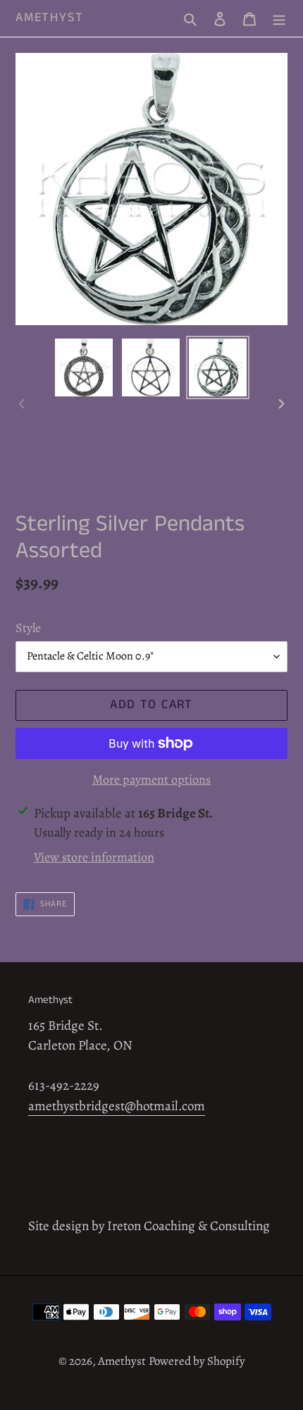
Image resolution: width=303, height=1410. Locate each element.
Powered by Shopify (197, 1361)
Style (28, 627)
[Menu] (279, 18)
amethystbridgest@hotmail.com (116, 1106)
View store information (94, 857)
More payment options (151, 779)
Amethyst (49, 18)
